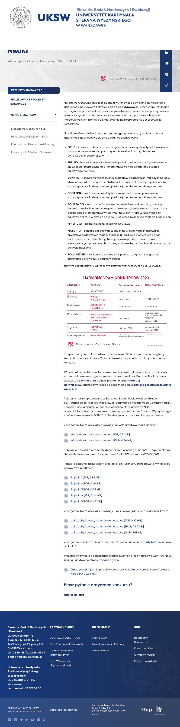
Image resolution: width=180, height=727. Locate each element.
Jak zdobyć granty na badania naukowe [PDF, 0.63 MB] (106, 520)
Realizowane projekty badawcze (27, 101)
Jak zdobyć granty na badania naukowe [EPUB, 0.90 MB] (107, 526)
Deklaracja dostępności (64, 710)
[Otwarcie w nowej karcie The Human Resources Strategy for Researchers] (159, 710)
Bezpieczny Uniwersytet (141, 640)
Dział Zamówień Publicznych (66, 644)
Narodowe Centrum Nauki (28, 129)
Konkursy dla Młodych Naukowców (33, 152)
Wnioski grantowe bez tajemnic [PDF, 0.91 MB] (100, 434)
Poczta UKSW (100, 638)
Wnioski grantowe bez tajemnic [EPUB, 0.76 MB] (101, 440)
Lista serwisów (100, 650)
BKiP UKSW (14, 708)
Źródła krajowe (23, 115)
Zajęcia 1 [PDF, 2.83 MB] (86, 477)
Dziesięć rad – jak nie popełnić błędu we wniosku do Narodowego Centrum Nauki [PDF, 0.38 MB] (120, 571)
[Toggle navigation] (14, 43)
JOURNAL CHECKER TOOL (65, 638)
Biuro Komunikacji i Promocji (108, 644)
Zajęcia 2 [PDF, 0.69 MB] (86, 483)
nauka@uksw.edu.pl (30, 657)
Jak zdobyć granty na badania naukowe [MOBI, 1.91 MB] (106, 532)
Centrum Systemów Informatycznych (61, 652)
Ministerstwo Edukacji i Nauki (29, 136)
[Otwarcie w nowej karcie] (166, 52)
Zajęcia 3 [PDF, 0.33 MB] (86, 489)
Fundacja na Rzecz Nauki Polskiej (32, 144)
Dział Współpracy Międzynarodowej (60, 663)
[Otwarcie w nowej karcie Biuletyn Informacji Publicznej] (146, 710)
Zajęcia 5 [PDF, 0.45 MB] (86, 501)
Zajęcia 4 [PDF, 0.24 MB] (86, 495)
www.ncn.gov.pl (109, 560)
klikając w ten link (152, 415)
